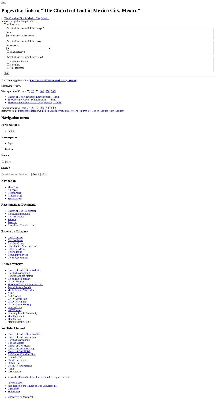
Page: (9, 32)
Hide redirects (17, 67)
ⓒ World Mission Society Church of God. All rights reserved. (39, 377)
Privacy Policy (15, 383)
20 (32, 91)
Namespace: (12, 45)
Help (3, 2)
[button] (3, 149)
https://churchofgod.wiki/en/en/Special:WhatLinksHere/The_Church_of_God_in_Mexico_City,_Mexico (70, 110)
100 (42, 91)
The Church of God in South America (27, 99)
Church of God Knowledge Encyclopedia (29, 96)
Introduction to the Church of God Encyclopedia (32, 385)
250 (47, 91)
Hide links (15, 64)
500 (53, 91)
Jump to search (28, 21)
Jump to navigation (10, 21)
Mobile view (14, 391)
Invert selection (17, 51)
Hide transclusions (19, 61)
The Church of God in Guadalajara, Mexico (30, 102)
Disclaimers (13, 388)
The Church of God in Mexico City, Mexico (26, 18)
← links (55, 96)
